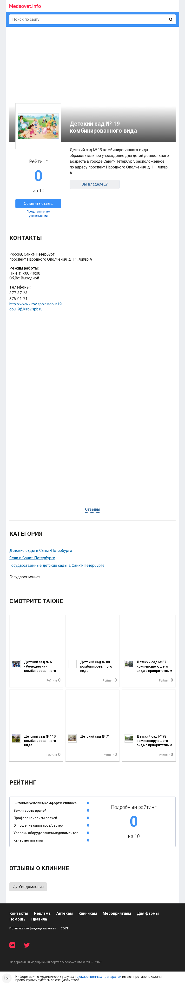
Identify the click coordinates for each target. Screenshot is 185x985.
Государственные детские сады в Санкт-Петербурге (57, 565)
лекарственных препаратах (99, 977)
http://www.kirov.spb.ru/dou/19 (35, 304)
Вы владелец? (94, 184)
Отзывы (92, 509)
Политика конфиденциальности (32, 928)
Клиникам (88, 913)
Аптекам (64, 913)
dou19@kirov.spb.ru (25, 309)
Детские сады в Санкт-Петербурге (40, 550)
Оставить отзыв (38, 203)
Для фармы (148, 913)
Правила (39, 919)
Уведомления (31, 886)
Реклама (42, 913)
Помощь (17, 919)
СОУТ (64, 928)
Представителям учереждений (38, 214)
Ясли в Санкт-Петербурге (32, 558)
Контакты (18, 913)
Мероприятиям (117, 913)
